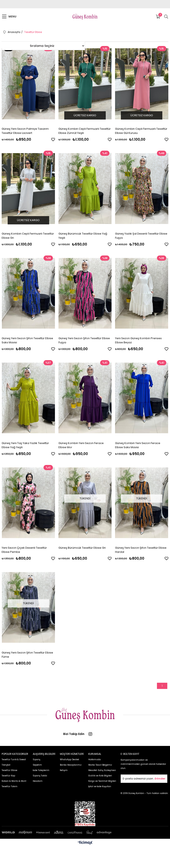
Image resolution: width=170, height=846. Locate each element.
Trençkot (6, 764)
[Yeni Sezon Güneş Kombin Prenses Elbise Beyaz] (141, 293)
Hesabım (37, 781)
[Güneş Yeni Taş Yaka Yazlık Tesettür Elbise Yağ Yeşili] (28, 398)
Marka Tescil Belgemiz (100, 764)
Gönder (159, 779)
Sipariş (36, 759)
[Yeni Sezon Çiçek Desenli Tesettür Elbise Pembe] (28, 503)
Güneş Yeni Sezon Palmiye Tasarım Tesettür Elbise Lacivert (25, 131)
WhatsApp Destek (69, 759)
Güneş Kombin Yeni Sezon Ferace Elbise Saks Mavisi (137, 445)
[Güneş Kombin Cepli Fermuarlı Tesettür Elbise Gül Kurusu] (141, 84)
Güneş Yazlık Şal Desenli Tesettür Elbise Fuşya (141, 236)
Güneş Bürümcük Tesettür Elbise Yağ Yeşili (82, 236)
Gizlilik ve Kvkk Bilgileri (100, 775)
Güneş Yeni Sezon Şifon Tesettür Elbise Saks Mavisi (27, 340)
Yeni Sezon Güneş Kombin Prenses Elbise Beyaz (138, 340)
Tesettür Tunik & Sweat (14, 759)
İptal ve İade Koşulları (99, 786)
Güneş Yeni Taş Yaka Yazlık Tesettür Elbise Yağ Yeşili (25, 445)
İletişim (64, 770)
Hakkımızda (94, 759)
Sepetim (37, 764)
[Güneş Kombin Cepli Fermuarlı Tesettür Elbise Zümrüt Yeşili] (85, 84)
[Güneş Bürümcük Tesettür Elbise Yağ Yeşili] (85, 188)
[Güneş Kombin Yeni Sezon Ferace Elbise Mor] (85, 398)
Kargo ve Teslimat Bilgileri (102, 781)
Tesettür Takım (9, 786)
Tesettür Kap (8, 775)
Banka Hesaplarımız (70, 764)
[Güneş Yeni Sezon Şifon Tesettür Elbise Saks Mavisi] (28, 293)
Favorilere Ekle (53, 139)
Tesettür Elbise (9, 770)
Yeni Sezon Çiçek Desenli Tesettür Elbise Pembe (24, 550)
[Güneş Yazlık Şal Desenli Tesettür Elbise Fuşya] (141, 188)
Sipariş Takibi (40, 775)
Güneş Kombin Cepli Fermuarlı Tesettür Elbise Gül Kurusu (141, 131)
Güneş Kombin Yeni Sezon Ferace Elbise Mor (81, 445)
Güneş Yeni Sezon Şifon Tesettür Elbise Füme (27, 655)
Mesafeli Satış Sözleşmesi (102, 770)
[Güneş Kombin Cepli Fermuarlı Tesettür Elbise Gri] (28, 188)
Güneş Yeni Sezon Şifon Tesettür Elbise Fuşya (84, 340)
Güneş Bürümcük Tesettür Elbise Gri (82, 548)
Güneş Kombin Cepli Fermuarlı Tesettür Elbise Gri (28, 236)
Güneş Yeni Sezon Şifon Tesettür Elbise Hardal (140, 550)
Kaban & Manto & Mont (14, 781)
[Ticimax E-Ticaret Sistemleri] (85, 843)
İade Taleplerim (41, 770)
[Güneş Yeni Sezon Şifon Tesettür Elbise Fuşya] (85, 293)
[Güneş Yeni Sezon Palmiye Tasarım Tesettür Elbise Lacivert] (28, 84)
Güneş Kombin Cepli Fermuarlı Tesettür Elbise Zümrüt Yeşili (84, 131)
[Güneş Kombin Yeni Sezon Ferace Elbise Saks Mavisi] (141, 398)
